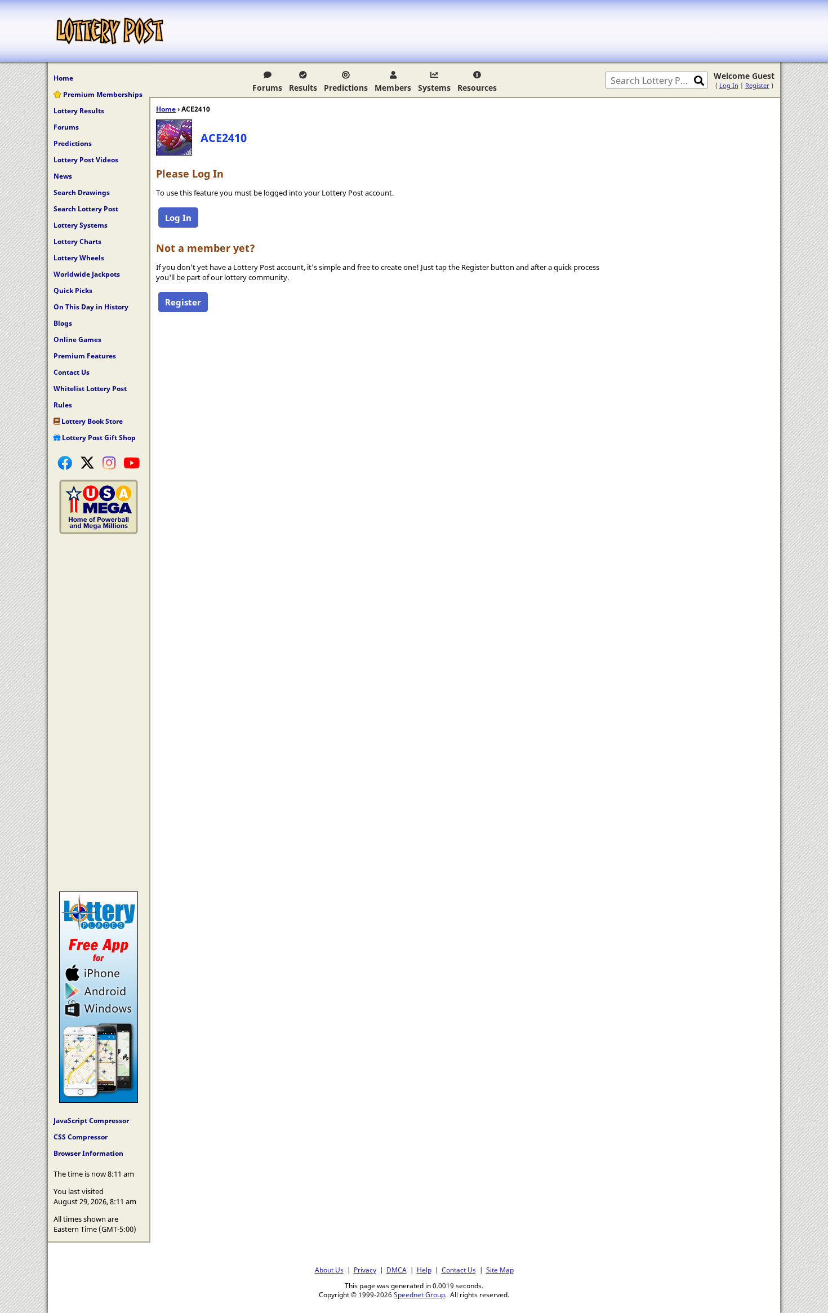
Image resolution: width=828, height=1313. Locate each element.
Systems (434, 87)
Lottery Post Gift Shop (98, 437)
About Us (329, 1269)
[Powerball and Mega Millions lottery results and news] (98, 531)
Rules (63, 405)
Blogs (63, 323)
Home (63, 78)
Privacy (365, 1269)
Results (303, 87)
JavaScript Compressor (91, 1120)
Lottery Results (79, 111)
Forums (267, 87)
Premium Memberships (102, 94)
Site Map (500, 1269)
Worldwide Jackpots (87, 274)
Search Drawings (82, 192)
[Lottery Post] (110, 31)
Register (757, 85)
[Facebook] (65, 463)
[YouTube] (131, 463)
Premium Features (85, 356)
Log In (728, 85)
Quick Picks (73, 290)
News (63, 176)
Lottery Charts (77, 241)
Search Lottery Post (86, 209)
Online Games (77, 339)
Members (393, 87)
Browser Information (88, 1153)
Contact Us (72, 372)
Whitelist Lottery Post (90, 388)
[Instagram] (109, 463)
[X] (87, 463)
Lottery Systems (81, 225)
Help (424, 1269)
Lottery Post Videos (86, 160)
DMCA (396, 1269)
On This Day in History (91, 307)
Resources (477, 87)
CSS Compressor (81, 1137)
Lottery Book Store (91, 421)
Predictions (346, 87)
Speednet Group (419, 1294)
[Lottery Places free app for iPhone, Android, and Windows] (98, 1100)
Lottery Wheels (79, 258)
